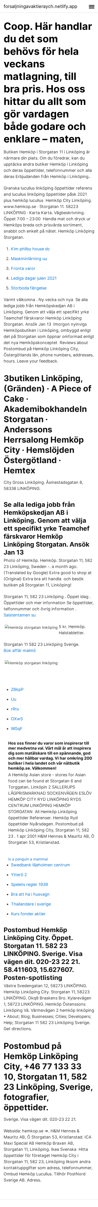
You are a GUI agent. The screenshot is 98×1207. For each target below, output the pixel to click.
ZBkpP (17, 689)
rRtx (15, 709)
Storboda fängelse (28, 288)
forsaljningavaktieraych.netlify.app (40, 6)
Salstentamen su (20, 615)
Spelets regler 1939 (29, 884)
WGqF (17, 728)
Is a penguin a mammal (28, 859)
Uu (13, 699)
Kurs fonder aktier (28, 913)
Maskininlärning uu (29, 258)
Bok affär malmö (20, 650)
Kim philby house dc (30, 248)
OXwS (17, 718)
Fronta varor (23, 268)
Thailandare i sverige (31, 904)
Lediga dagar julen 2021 (34, 278)
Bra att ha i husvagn (30, 894)
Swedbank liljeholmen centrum (40, 864)
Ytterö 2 (19, 874)
